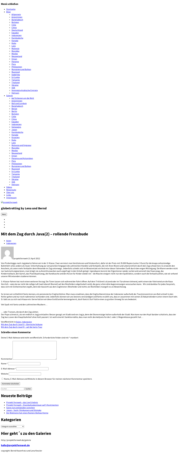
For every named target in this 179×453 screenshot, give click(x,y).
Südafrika (16, 74)
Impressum (11, 197)
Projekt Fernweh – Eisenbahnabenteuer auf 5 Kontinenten (32, 405)
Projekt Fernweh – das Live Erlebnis (22, 402)
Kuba (14, 43)
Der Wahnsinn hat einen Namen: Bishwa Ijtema (27, 413)
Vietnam (15, 93)
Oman (14, 59)
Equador (15, 32)
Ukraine (15, 85)
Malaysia (15, 48)
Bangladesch (17, 19)
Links (8, 195)
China (14, 27)
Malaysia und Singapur (21, 145)
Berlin (14, 111)
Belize (14, 108)
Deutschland (17, 30)
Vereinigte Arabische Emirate (25, 90)
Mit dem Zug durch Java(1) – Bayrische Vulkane (21, 324)
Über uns (10, 192)
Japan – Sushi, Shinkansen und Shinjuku (23, 410)
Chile (14, 25)
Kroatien (16, 137)
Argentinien (17, 17)
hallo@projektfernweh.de (15, 445)
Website (4, 373)
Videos (9, 187)
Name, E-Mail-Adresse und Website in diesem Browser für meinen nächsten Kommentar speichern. (48, 379)
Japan (14, 129)
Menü (4, 214)
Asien (8, 240)
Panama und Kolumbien (22, 158)
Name (4, 363)
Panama (15, 61)
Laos (14, 45)
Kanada (15, 40)
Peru (14, 64)
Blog (8, 11)
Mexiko (15, 53)
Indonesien (16, 35)
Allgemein (16, 14)
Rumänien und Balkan (21, 69)
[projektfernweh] (9, 202)
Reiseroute (11, 189)
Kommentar (6, 358)
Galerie (9, 95)
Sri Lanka (16, 77)
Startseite (10, 9)
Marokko (15, 51)
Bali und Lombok (19, 103)
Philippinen (17, 66)
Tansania (16, 80)
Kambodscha (17, 38)
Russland (16, 72)
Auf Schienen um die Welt (23, 98)
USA (13, 87)
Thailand (16, 82)
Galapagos (16, 127)
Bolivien (15, 22)
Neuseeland (17, 56)
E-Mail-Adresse (8, 368)
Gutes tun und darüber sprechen (20, 407)
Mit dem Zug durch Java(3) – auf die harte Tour (21, 327)
